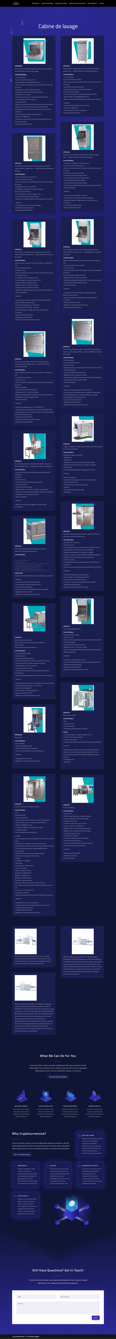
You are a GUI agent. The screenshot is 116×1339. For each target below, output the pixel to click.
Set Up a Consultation (22, 1155)
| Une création (16, 1336)
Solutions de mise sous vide (77, 3)
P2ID (22, 1336)
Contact (101, 3)
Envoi (96, 1318)
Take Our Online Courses (58, 1077)
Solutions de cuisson (61, 3)
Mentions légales (34, 1336)
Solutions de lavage (47, 3)
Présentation (35, 3)
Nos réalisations (92, 3)
